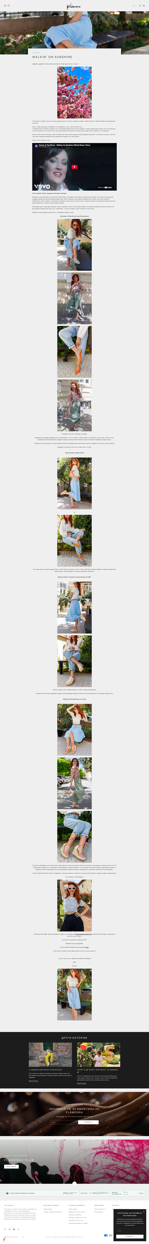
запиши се (88, 1122)
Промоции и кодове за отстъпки (78, 1217)
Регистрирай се (99, 1212)
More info (141, 1193)
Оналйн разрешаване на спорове (78, 1223)
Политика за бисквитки (75, 1215)
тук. (87, 947)
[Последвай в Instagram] (9, 1229)
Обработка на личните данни (77, 1212)
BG (134, 5)
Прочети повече (33, 1081)
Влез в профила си (100, 1209)
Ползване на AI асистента (76, 1220)
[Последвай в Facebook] (5, 1229)
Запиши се (130, 1236)
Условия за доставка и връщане (53, 1212)
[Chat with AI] (4, 1239)
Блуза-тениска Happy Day (84, 934)
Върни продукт (48, 1209)
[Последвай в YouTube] (14, 1229)
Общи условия (73, 1209)
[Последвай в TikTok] (18, 1229)
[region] (74, 1162)
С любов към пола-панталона (45, 1070)
